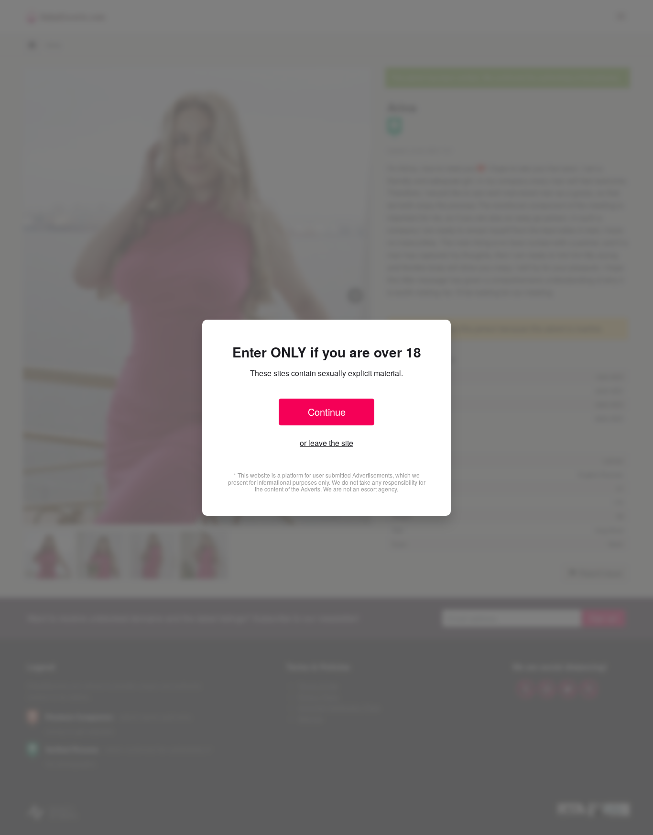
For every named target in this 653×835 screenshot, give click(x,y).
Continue (327, 412)
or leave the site (326, 442)
